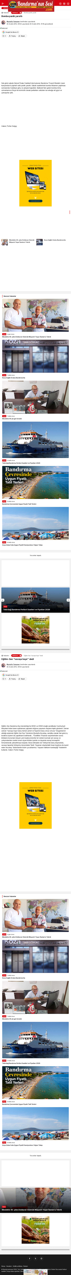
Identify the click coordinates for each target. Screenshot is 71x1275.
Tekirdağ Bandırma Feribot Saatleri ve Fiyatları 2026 (21, 463)
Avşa (4, 501)
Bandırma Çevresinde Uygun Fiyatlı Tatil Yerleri (19, 504)
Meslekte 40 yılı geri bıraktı (12, 419)
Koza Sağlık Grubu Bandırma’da (13, 378)
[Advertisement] (35, 60)
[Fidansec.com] (35, 629)
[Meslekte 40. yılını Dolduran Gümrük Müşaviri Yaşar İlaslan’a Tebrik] (18, 242)
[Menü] (2, 3)
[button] (64, 3)
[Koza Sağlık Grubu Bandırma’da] (53, 242)
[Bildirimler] (68, 3)
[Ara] (60, 3)
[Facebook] (29, 1258)
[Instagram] (41, 1258)
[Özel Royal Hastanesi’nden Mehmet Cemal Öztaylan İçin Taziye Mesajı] (35, 600)
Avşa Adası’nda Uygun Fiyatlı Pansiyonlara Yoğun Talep (22, 545)
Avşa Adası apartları (13, 1271)
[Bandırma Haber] (31, 6)
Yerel (4, 334)
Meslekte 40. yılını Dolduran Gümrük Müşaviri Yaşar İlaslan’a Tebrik (26, 337)
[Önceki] (2, 600)
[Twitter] (35, 1258)
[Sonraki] (68, 600)
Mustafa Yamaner (13, 21)
